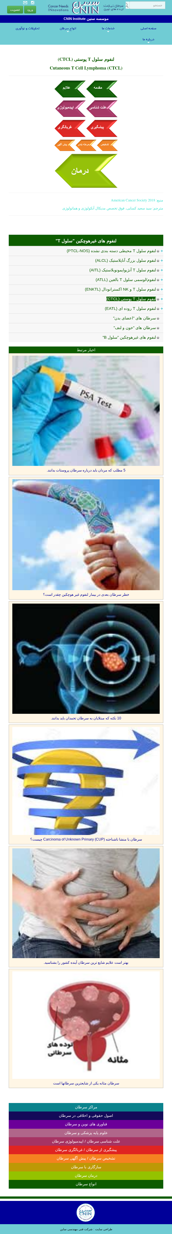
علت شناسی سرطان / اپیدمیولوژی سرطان (86, 1141)
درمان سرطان (86, 1175)
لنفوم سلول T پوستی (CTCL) (131, 299)
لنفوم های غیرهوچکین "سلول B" (129, 337)
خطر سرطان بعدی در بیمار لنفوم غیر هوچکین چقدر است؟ (86, 594)
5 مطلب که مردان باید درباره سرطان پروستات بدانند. (86, 470)
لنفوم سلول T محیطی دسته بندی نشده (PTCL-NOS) (111, 251)
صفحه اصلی (148, 28)
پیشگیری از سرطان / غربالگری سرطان (86, 1150)
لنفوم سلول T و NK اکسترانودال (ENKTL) (120, 289)
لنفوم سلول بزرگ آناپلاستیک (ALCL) (125, 260)
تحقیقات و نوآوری (27, 28)
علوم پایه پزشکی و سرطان (86, 1133)
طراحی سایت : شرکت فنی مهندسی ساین (86, 1229)
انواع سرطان (68, 29)
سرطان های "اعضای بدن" (134, 318)
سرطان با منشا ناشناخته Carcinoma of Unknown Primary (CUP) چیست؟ (86, 839)
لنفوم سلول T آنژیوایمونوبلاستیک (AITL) (122, 270)
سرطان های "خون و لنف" (135, 327)
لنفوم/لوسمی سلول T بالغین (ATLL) (126, 279)
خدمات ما (108, 29)
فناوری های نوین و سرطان (86, 1124)
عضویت (15, 9)
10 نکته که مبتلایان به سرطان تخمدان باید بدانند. (86, 718)
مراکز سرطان (86, 1107)
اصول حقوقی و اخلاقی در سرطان (86, 1116)
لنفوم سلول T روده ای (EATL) (130, 308)
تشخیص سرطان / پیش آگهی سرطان (86, 1158)
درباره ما (148, 40)
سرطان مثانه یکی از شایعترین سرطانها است (86, 1083)
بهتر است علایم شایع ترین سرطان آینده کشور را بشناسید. (86, 962)
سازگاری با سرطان (86, 1167)
